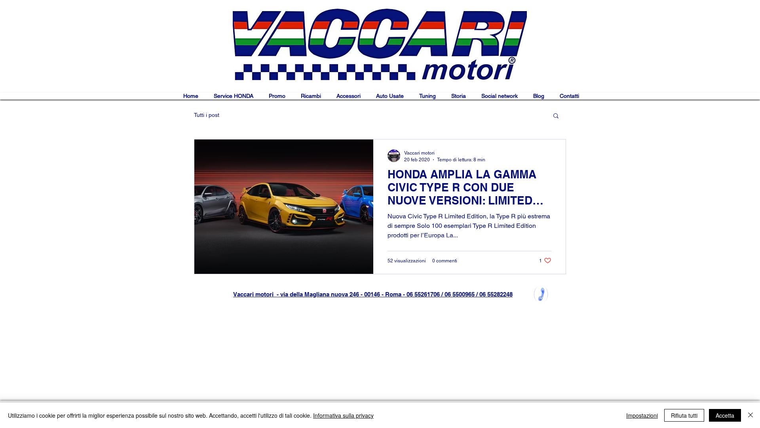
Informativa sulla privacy (343, 415)
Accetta (725, 415)
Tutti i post (206, 115)
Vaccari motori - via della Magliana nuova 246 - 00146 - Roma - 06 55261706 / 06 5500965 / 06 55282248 (373, 294)
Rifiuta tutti (684, 415)
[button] (556, 116)
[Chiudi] (750, 415)
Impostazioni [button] (642, 415)
